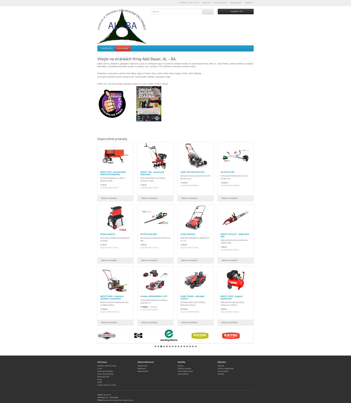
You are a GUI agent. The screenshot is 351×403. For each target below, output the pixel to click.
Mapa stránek (143, 371)
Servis (99, 379)
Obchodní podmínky (105, 374)
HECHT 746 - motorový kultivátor (152, 173)
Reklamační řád (103, 377)
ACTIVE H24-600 (148, 234)
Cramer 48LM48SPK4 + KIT (153, 296)
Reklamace (142, 368)
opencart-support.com (124, 400)
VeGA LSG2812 (107, 234)
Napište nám (142, 366)
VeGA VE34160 (187, 234)
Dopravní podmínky (105, 371)
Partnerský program (185, 371)
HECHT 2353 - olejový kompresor (231, 297)
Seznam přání (223, 371)
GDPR (99, 382)
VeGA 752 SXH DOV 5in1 (192, 172)
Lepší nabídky (183, 374)
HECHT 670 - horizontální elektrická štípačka (113, 173)
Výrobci (180, 366)
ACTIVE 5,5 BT (228, 172)
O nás (99, 368)
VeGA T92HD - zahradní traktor (192, 297)
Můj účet (221, 366)
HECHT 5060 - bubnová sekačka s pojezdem (112, 297)
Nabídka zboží (107, 48)
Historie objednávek (225, 368)
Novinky (221, 374)
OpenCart (107, 395)
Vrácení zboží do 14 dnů (106, 385)
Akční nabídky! (122, 48)
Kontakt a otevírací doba (106, 366)
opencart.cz (108, 400)
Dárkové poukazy (184, 368)
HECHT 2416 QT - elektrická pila (235, 235)
